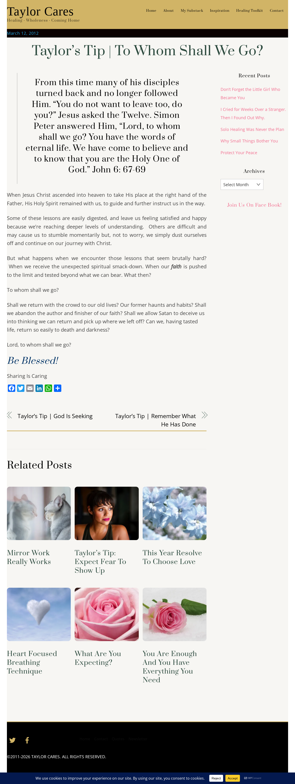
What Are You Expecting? (98, 658)
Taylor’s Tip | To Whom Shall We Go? (147, 51)
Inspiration (220, 11)
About (168, 11)
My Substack (192, 11)
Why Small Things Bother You (249, 141)
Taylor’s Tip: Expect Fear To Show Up (100, 562)
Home (151, 11)
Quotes (118, 738)
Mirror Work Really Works (29, 557)
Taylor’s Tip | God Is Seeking (55, 416)
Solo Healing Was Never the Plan (252, 129)
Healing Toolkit (249, 11)
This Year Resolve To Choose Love (172, 557)
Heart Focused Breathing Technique (32, 663)
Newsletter (138, 738)
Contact (277, 11)
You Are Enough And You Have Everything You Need (170, 667)
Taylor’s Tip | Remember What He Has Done (155, 420)
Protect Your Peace (239, 152)
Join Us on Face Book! (254, 205)
